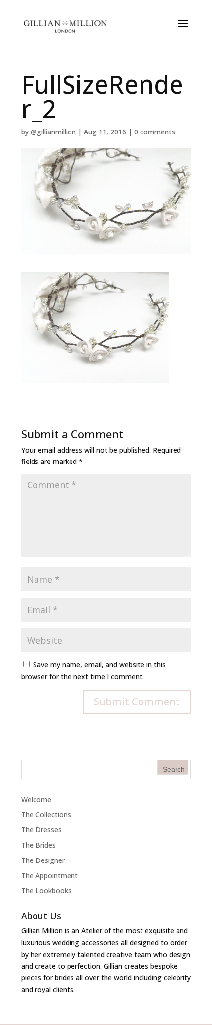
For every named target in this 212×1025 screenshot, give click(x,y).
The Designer (43, 860)
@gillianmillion (53, 131)
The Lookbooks (46, 890)
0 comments (154, 131)
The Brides (38, 845)
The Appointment (49, 875)
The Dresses (41, 829)
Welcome (36, 799)
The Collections (46, 814)
